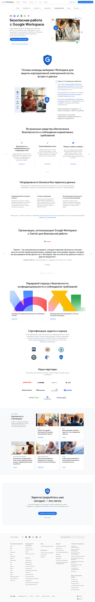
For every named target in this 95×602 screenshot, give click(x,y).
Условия (31, 596)
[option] (18, 8)
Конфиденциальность (22, 596)
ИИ (36, 2)
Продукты (24, 2)
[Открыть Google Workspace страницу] (8, 2)
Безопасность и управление (29, 544)
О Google (37, 596)
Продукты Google (45, 596)
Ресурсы (46, 2)
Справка (53, 596)
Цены (40, 2)
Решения (18, 2)
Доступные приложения (16, 543)
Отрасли (31, 2)
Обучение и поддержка (77, 543)
